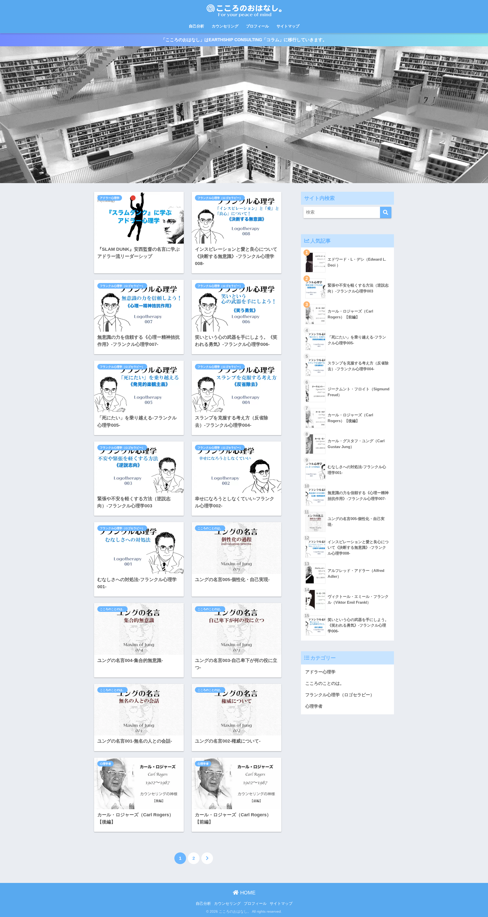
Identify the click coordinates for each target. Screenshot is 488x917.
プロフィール (257, 26)
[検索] (385, 212)
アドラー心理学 (109, 197)
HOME (247, 892)
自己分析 (196, 26)
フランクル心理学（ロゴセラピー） (219, 197)
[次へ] (207, 858)
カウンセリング (225, 26)
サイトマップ (288, 26)
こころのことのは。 (210, 528)
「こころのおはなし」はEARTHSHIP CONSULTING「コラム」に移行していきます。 (244, 39)
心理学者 (105, 763)
